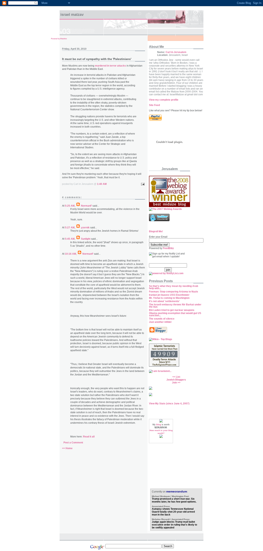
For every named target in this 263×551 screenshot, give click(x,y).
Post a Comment (73, 442)
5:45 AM (70, 238)
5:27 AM (70, 227)
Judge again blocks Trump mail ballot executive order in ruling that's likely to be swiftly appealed (174, 524)
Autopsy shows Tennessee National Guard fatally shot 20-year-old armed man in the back (173, 511)
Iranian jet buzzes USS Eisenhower (169, 294)
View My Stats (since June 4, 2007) (169, 403)
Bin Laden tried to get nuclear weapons (171, 310)
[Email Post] (142, 184)
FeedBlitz (168, 248)
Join (174, 382)
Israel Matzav (72, 15)
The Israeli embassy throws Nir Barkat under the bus (175, 305)
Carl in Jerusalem (176, 52)
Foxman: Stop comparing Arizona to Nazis (173, 291)
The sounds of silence (161, 318)
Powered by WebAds (59, 39)
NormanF (86, 205)
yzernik (85, 227)
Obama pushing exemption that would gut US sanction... (175, 314)
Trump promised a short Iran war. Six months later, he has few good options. (174, 500)
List (178, 376)
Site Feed (154, 105)
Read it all (89, 436)
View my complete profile (163, 99)
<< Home (67, 448)
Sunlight (85, 238)
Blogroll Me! (156, 231)
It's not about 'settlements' (164, 301)
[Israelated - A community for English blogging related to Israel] (160, 371)
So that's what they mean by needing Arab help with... (173, 287)
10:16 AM (70, 253)
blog (158, 424)
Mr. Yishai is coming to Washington (169, 298)
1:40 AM (102, 184)
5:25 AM (70, 205)
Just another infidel (160, 322)
